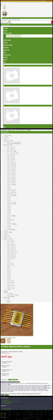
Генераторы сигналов (10, 85)
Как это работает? (7, 402)
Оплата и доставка (7, 403)
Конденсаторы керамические (14, 35)
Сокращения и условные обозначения (11, 401)
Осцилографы (8, 105)
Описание (3, 382)
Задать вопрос (6, 400)
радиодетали (21, 383)
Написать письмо (7, 409)
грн (4, 8)
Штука (4, 367)
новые (16, 383)
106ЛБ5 (7, 395)
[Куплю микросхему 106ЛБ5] (17, 336)
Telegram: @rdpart (7, 408)
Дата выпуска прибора (13, 382)
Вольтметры (7, 65)
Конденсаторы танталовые (13, 36)
